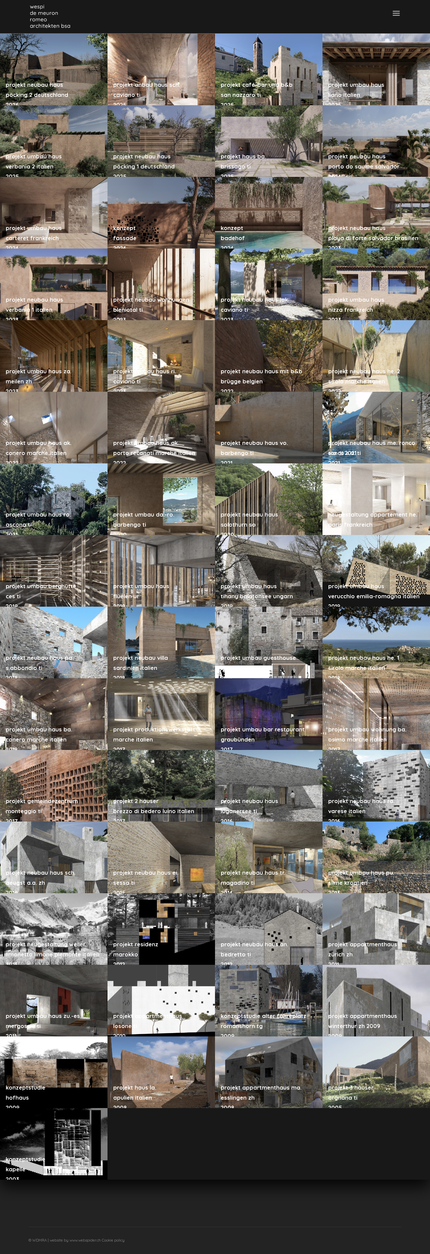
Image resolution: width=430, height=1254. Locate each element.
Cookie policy (113, 1240)
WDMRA (40, 1240)
